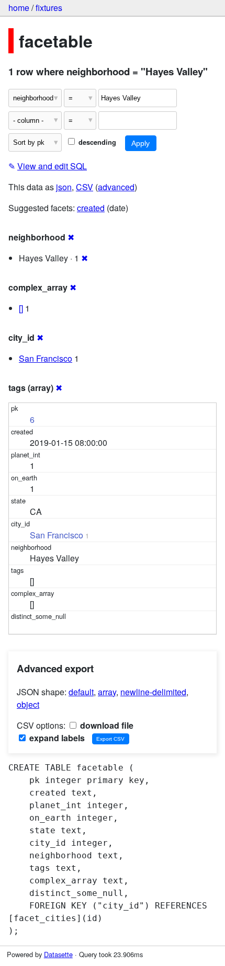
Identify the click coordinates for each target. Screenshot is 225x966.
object (28, 704)
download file (105, 725)
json (64, 187)
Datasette (58, 954)
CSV (84, 187)
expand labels (56, 738)
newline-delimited (153, 692)
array (107, 692)
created (91, 208)
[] (21, 308)
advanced (116, 187)
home (18, 8)
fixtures (49, 8)
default (81, 692)
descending (96, 142)
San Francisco (45, 358)
